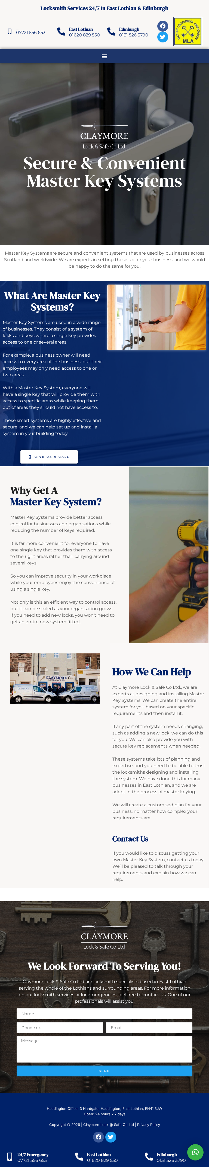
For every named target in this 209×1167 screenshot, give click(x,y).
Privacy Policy (148, 1124)
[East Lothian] (61, 31)
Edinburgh (129, 29)
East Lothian (81, 29)
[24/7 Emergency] (9, 31)
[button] (104, 55)
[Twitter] (162, 37)
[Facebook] (162, 26)
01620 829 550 (84, 35)
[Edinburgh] (111, 31)
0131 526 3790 (133, 35)
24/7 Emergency (33, 1154)
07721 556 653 (30, 32)
